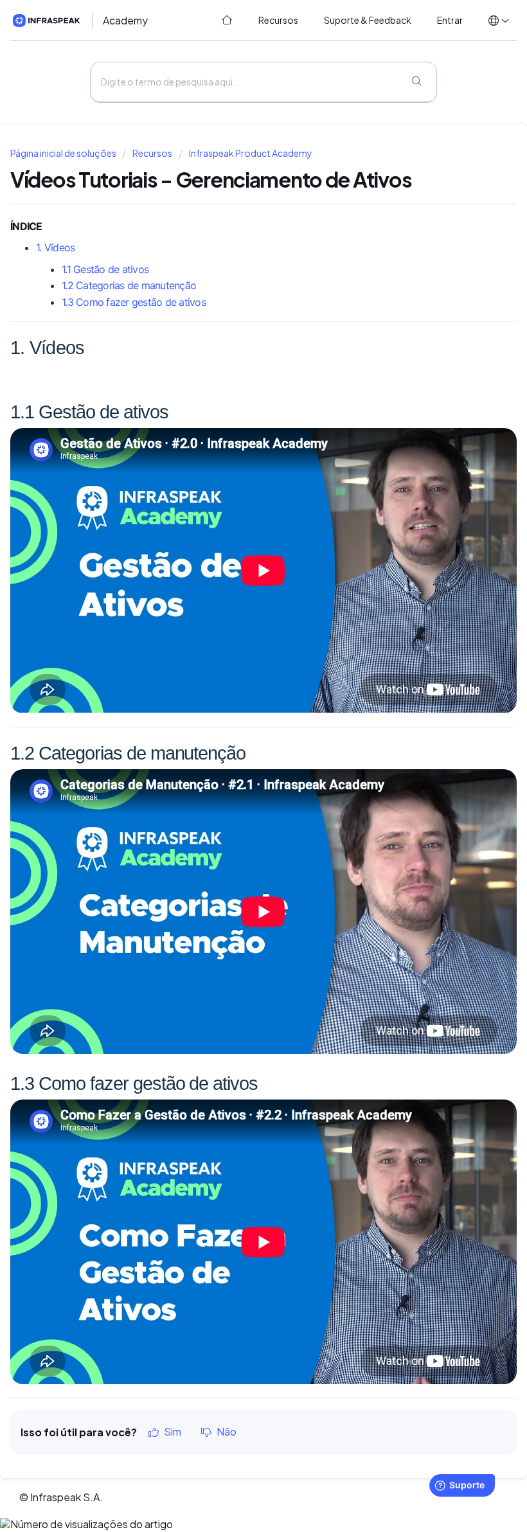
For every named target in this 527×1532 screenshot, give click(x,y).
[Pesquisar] (416, 82)
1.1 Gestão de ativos (106, 269)
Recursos (152, 153)
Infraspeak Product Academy (250, 153)
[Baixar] (239, 774)
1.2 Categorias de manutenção (130, 285)
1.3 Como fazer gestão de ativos (135, 302)
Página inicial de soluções (64, 153)
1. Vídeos (55, 247)
